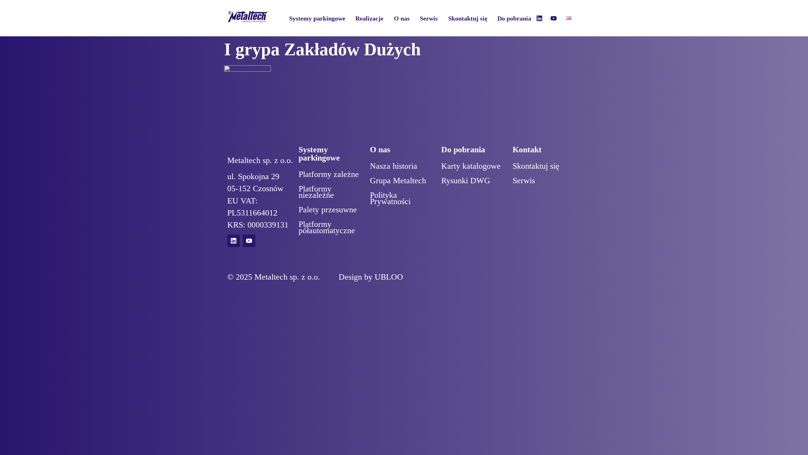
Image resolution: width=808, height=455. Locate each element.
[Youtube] (553, 18)
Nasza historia (393, 166)
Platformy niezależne (316, 192)
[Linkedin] (539, 18)
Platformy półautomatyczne (327, 227)
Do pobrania (514, 18)
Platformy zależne (329, 174)
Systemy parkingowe (317, 18)
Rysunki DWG (465, 180)
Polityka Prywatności (390, 198)
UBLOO (389, 277)
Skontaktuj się (467, 18)
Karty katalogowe (471, 166)
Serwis (429, 18)
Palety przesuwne (328, 209)
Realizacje (369, 18)
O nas (402, 18)
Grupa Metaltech (398, 180)
